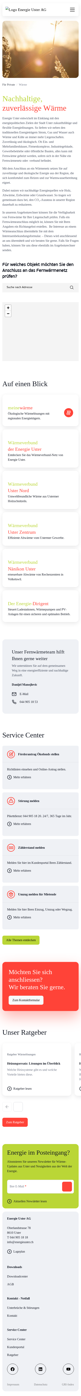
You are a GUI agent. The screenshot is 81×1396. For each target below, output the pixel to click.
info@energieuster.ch (20, 1242)
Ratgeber (12, 1355)
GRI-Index (68, 1384)
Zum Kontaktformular (26, 1000)
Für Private (8, 84)
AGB (10, 1284)
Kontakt (12, 1315)
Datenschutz (40, 1384)
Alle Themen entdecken (21, 940)
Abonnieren (67, 1187)
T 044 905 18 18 (17, 1237)
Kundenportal (15, 1347)
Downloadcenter (17, 1276)
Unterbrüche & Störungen (23, 1307)
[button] (18, 1106)
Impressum (13, 1384)
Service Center (16, 1339)
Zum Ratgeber (15, 1122)
